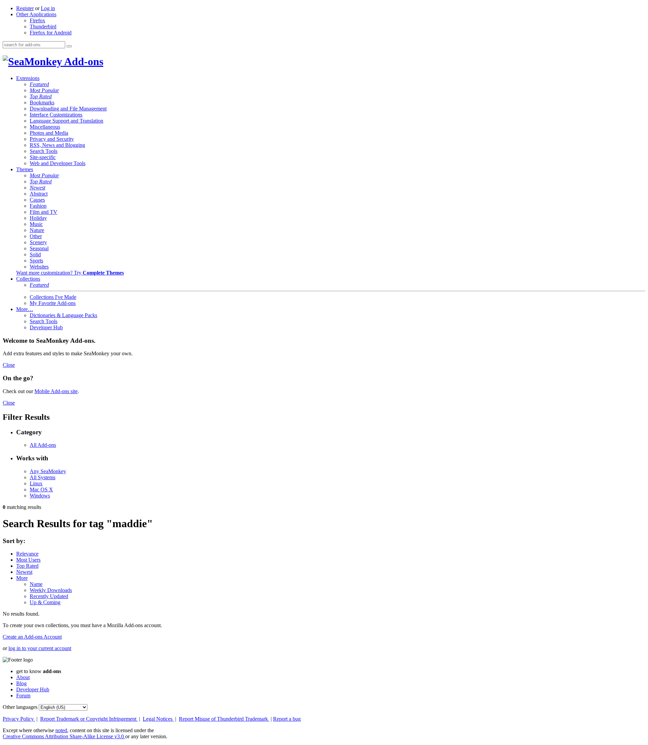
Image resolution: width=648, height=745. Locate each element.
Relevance (27, 554)
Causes (37, 200)
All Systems (42, 477)
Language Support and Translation (66, 121)
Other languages (20, 707)
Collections (28, 279)
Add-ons (82, 61)
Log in (48, 8)
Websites (39, 266)
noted (61, 730)
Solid (35, 254)
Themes (24, 169)
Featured (39, 84)
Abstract (39, 194)
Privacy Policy (19, 719)
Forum (23, 695)
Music (36, 224)
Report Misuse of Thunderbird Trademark (224, 719)
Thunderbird (43, 26)
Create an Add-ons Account (32, 637)
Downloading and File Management (68, 108)
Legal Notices (158, 719)
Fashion (38, 206)
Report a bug (287, 719)
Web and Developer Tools (57, 163)
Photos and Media (49, 133)
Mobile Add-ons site (56, 391)
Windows (40, 495)
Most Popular (44, 90)
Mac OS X (41, 489)
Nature (37, 230)
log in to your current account (39, 648)
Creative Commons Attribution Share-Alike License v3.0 (64, 736)
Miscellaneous (45, 127)
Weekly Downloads (51, 590)
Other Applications (36, 14)
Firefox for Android (51, 32)
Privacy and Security (52, 139)
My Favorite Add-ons (53, 303)
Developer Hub (46, 327)
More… (24, 309)
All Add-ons (43, 445)
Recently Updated (49, 596)
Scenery (38, 242)
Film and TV (43, 212)
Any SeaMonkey (48, 471)
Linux (36, 483)
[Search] (69, 46)
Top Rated (41, 96)
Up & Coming (45, 602)
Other (36, 236)
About (23, 677)
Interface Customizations (56, 115)
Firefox (37, 20)
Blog (21, 683)
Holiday (38, 218)
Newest (37, 187)
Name (36, 584)
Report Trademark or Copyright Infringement (89, 719)
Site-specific (43, 157)
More (22, 578)
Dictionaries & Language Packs (63, 315)
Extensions (27, 78)
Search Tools (43, 151)
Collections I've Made (53, 297)
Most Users (28, 560)
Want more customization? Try (70, 273)
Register (25, 8)
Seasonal (39, 248)
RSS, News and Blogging (57, 145)
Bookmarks (42, 102)
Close (9, 365)
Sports (36, 260)
